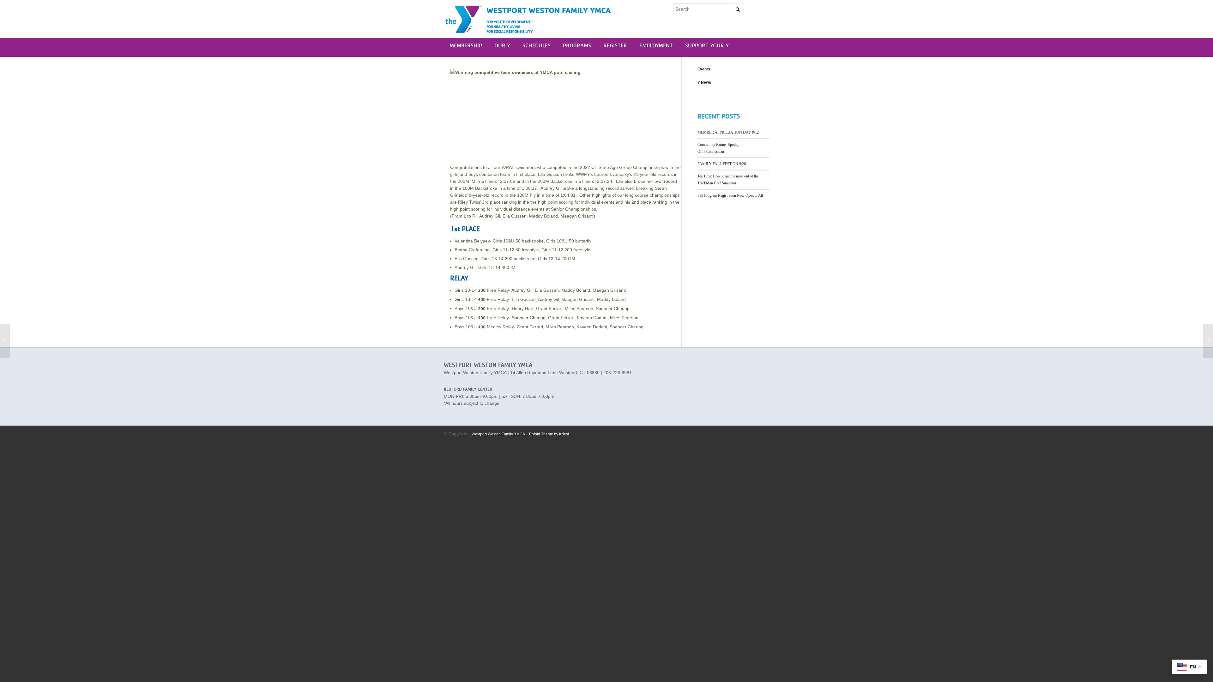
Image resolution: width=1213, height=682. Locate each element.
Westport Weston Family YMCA (498, 434)
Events (703, 69)
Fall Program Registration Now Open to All (730, 195)
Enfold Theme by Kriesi (549, 434)
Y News (704, 82)
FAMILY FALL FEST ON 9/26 (721, 164)
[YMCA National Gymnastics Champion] (5, 341)
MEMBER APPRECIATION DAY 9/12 (728, 132)
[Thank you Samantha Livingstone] (1208, 341)
